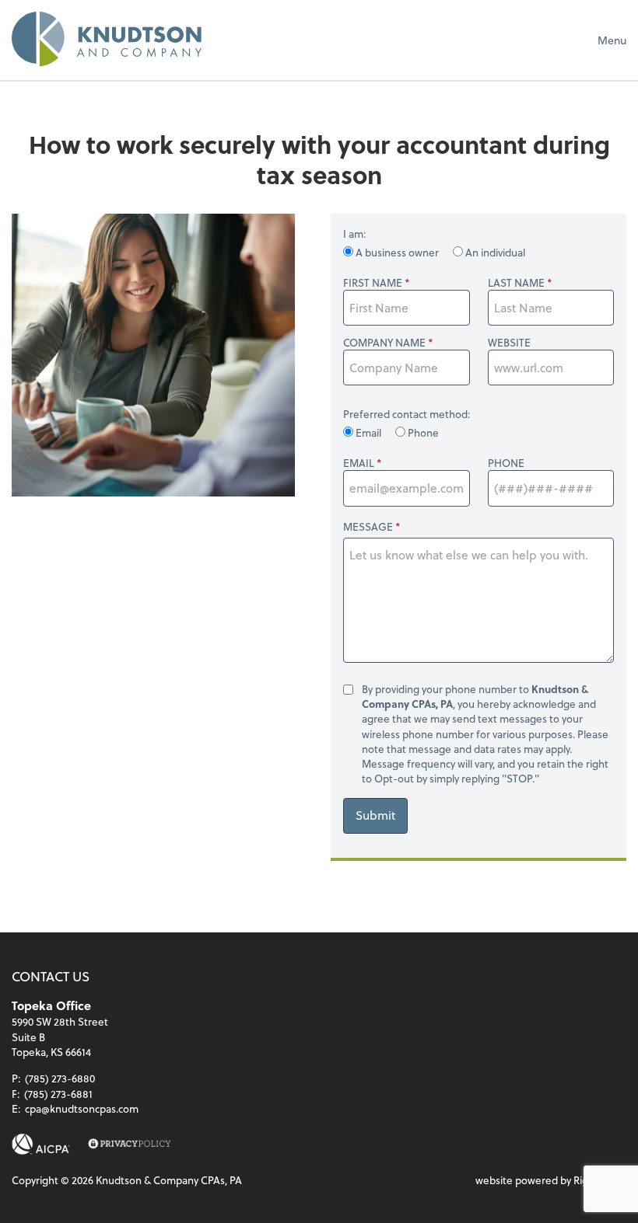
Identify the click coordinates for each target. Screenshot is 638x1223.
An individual (494, 252)
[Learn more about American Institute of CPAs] (41, 1144)
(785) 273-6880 (60, 1078)
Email (368, 432)
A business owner (397, 252)
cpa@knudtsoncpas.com (81, 1108)
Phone (422, 432)
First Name (372, 282)
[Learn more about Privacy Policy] (129, 1144)
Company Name (384, 342)
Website (509, 342)
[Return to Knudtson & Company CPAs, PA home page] (107, 40)
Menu (612, 40)
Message (368, 526)
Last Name (516, 282)
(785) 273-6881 (58, 1093)
